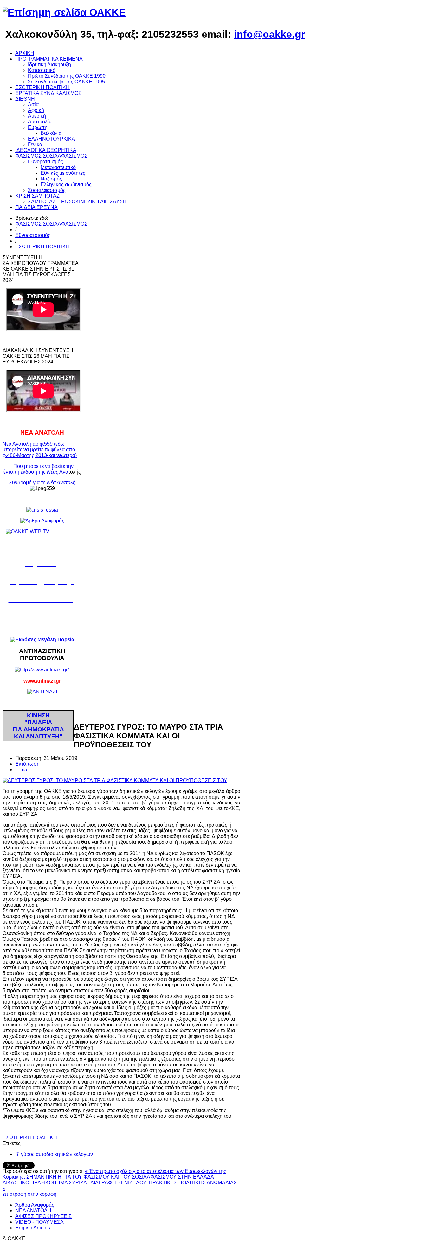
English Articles (32, 1227)
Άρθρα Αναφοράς (34, 1205)
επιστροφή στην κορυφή (29, 1194)
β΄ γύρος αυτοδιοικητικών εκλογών (54, 1154)
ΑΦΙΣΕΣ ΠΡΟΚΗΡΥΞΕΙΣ (43, 1216)
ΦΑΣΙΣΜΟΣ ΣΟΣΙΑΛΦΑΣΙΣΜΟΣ (51, 223)
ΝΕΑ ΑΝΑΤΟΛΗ (33, 1210)
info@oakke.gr (269, 34)
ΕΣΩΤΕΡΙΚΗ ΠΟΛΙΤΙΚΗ (42, 246)
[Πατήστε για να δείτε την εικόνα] (115, 780)
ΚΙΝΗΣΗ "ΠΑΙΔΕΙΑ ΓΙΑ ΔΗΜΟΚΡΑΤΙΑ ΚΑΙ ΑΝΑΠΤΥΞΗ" (38, 726)
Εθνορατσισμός (32, 235)
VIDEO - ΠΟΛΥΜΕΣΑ (39, 1222)
